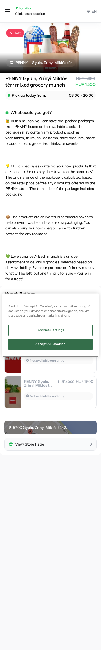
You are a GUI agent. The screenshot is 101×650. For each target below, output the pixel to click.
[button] (7, 11)
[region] (50, 325)
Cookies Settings (50, 330)
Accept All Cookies (50, 344)
